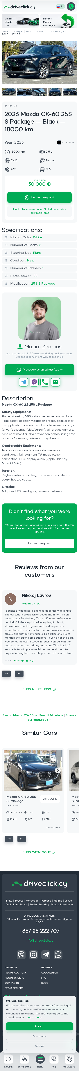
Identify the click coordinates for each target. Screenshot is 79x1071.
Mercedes (32, 900)
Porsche (46, 900)
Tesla (33, 904)
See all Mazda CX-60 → (20, 715)
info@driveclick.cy (39, 940)
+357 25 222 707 (71, 6)
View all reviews (37, 689)
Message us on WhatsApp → (43, 369)
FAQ (54, 1067)
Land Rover (20, 904)
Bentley (44, 904)
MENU (40, 1067)
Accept (40, 1026)
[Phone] (44, 382)
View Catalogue (37, 852)
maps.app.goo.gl (23, 660)
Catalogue (17, 31)
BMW (9, 900)
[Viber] (34, 382)
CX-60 (40, 31)
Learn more (34, 1017)
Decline (39, 1046)
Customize (39, 1036)
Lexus (68, 900)
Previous (6, 674)
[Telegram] (23, 382)
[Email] (55, 382)
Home (5, 31)
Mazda (29, 31)
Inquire (8, 1067)
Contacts (69, 1067)
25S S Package (56, 31)
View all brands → (62, 904)
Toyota (19, 900)
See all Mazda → (51, 715)
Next (19, 674)
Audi (8, 904)
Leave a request (42, 197)
